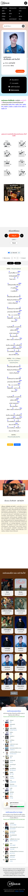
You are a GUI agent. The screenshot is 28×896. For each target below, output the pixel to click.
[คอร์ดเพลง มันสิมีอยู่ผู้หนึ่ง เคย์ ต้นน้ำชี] (7, 622)
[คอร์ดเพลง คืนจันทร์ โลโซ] (7, 721)
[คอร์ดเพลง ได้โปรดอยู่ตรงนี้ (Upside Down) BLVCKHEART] (7, 828)
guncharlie (12, 853)
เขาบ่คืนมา (20, 648)
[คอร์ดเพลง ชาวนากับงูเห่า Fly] (7, 765)
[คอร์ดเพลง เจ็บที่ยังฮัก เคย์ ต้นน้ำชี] (7, 660)
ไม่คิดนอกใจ (12, 724)
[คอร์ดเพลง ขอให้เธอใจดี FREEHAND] (7, 856)
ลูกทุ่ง (10, 13)
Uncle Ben (12, 849)
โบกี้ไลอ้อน (12, 745)
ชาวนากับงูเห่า (13, 764)
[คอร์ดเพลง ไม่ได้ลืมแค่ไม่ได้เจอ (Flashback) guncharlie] (7, 852)
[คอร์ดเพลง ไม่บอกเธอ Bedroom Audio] (7, 785)
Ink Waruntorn (13, 753)
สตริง (3, 11)
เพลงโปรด (21, 71)
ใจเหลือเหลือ (12, 760)
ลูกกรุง (20, 16)
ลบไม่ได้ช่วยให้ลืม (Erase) (15, 752)
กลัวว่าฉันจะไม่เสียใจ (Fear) (15, 748)
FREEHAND (12, 857)
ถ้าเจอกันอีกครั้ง (13, 835)
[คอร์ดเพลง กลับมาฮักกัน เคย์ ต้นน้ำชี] (21, 678)
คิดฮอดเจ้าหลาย (21, 611)
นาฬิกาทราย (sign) (14, 744)
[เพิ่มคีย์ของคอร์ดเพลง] (21, 235)
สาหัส (11, 788)
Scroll (17, 263)
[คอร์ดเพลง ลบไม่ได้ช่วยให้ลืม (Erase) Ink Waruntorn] (7, 753)
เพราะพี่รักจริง (13, 768)
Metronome (6, 258)
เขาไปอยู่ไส (7, 648)
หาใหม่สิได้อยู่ (20, 629)
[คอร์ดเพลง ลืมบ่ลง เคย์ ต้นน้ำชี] (21, 584)
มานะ (11, 780)
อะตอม (11, 861)
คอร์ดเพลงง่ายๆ (12, 8)
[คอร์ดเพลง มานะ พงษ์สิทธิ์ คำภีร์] (7, 781)
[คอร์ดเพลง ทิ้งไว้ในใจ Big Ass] (7, 793)
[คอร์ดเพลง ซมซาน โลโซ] (7, 757)
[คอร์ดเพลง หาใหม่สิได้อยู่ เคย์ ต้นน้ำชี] (21, 622)
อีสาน (20, 19)
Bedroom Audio (13, 786)
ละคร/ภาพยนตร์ (12, 19)
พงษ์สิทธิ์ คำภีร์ (13, 782)
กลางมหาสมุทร (13, 831)
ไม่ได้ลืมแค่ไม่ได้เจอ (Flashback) (17, 851)
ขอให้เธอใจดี (12, 855)
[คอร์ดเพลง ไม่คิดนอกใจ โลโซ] (7, 725)
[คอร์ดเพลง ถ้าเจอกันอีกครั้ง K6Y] (7, 836)
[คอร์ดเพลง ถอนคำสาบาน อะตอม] (7, 860)
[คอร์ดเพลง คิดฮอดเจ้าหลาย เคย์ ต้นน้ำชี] (21, 603)
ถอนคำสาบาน (13, 859)
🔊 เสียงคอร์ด (14, 252)
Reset (14, 243)
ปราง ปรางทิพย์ (13, 824)
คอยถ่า (7, 686)
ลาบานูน (11, 797)
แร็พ (10, 11)
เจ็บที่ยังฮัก (7, 667)
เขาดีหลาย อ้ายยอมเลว (7, 611)
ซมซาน (11, 756)
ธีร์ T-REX (12, 774)
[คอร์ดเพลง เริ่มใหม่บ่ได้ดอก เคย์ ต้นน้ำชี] (21, 660)
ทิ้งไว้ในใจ (12, 792)
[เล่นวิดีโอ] (14, 489)
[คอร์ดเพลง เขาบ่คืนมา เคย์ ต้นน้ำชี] (21, 641)
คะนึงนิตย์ (12, 823)
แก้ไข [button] (11, 444)
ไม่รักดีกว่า (12, 736)
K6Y (11, 836)
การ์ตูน (3, 19)
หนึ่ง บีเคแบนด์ (13, 770)
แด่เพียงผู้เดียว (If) (14, 847)
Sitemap (22, 891)
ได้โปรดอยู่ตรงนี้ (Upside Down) (17, 827)
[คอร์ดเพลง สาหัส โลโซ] (7, 789)
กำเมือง (3, 16)
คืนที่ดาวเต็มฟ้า (13, 728)
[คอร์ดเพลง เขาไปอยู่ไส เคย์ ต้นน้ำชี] (7, 641)
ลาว (10, 16)
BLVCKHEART (13, 828)
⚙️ (19, 252)
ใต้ (19, 13)
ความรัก (11, 776)
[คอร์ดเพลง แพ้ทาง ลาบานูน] (7, 797)
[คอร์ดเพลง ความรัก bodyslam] (7, 777)
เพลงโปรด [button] (18, 444)
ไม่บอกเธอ (12, 784)
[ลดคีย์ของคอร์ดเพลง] (6, 235)
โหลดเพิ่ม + (14, 693)
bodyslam (12, 778)
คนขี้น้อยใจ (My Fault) (15, 839)
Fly (10, 766)
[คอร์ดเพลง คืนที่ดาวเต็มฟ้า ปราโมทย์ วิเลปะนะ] (7, 729)
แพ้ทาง (11, 796)
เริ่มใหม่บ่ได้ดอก (21, 667)
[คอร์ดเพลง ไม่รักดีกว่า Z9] (7, 737)
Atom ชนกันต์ (12, 845)
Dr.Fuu (11, 762)
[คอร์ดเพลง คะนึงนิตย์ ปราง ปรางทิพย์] (7, 824)
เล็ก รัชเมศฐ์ (12, 832)
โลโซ (11, 722)
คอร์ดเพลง (4, 8)
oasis (11, 843)
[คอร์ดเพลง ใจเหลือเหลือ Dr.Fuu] (7, 761)
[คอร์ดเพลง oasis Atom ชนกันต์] (7, 844)
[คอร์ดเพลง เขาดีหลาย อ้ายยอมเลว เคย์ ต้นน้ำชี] (7, 603)
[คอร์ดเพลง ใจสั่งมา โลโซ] (7, 733)
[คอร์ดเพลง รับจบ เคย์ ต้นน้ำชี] (7, 584)
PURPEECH (12, 749)
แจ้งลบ (16, 891)
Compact (23, 258)
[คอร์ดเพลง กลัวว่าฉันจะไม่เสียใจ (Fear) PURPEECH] (7, 749)
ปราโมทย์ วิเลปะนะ (13, 730)
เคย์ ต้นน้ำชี (12, 63)
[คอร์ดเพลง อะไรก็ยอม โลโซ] (7, 741)
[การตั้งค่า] (25, 3)
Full (10, 263)
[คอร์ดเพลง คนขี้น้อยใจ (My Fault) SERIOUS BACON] (7, 840)
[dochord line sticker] (14, 804)
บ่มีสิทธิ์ (11, 772)
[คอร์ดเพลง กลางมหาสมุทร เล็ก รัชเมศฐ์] (7, 832)
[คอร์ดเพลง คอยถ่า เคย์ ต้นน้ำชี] (7, 678)
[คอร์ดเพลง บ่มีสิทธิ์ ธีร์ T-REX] (7, 773)
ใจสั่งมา (11, 732)
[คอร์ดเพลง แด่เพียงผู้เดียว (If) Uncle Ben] (7, 848)
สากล (20, 11)
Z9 (10, 738)
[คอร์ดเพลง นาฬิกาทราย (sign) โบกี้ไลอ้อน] (7, 745)
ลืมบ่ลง (20, 592)
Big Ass (11, 793)
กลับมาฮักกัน (20, 686)
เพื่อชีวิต (4, 13)
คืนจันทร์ (11, 720)
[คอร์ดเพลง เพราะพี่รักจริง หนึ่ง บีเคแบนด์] (7, 769)
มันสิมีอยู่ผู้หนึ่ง (7, 629)
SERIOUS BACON (13, 840)
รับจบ (7, 592)
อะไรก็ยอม (12, 740)
